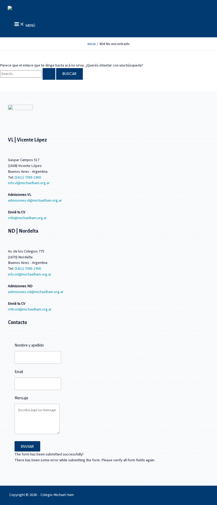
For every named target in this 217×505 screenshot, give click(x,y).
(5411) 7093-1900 (28, 177)
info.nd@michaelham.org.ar (29, 274)
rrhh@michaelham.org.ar (27, 218)
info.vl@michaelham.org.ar (29, 183)
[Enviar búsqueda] (49, 74)
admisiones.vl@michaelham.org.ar (35, 200)
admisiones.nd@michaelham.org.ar (36, 292)
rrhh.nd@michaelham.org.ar (30, 309)
